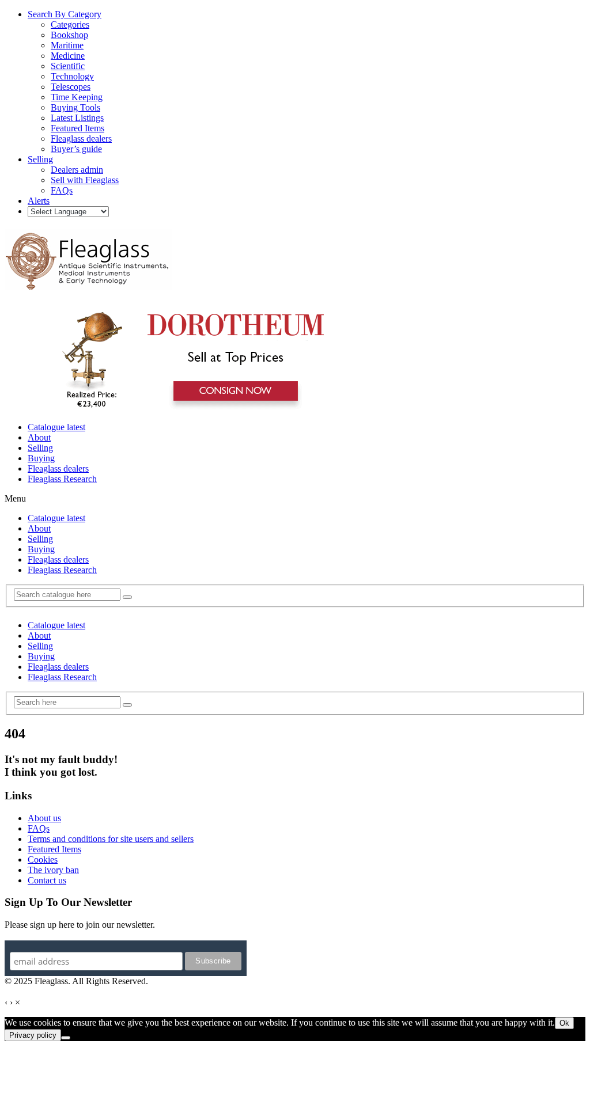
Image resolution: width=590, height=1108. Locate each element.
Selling (40, 448)
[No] (65, 1037)
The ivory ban (53, 870)
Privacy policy (32, 1035)
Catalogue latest (56, 427)
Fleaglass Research (62, 479)
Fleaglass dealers (58, 468)
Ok (564, 1023)
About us (44, 818)
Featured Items (54, 849)
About (39, 437)
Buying (41, 458)
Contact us (47, 880)
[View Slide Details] (187, 407)
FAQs (39, 828)
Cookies (43, 859)
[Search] (127, 597)
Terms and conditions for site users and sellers (111, 839)
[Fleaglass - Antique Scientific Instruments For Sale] (88, 283)
